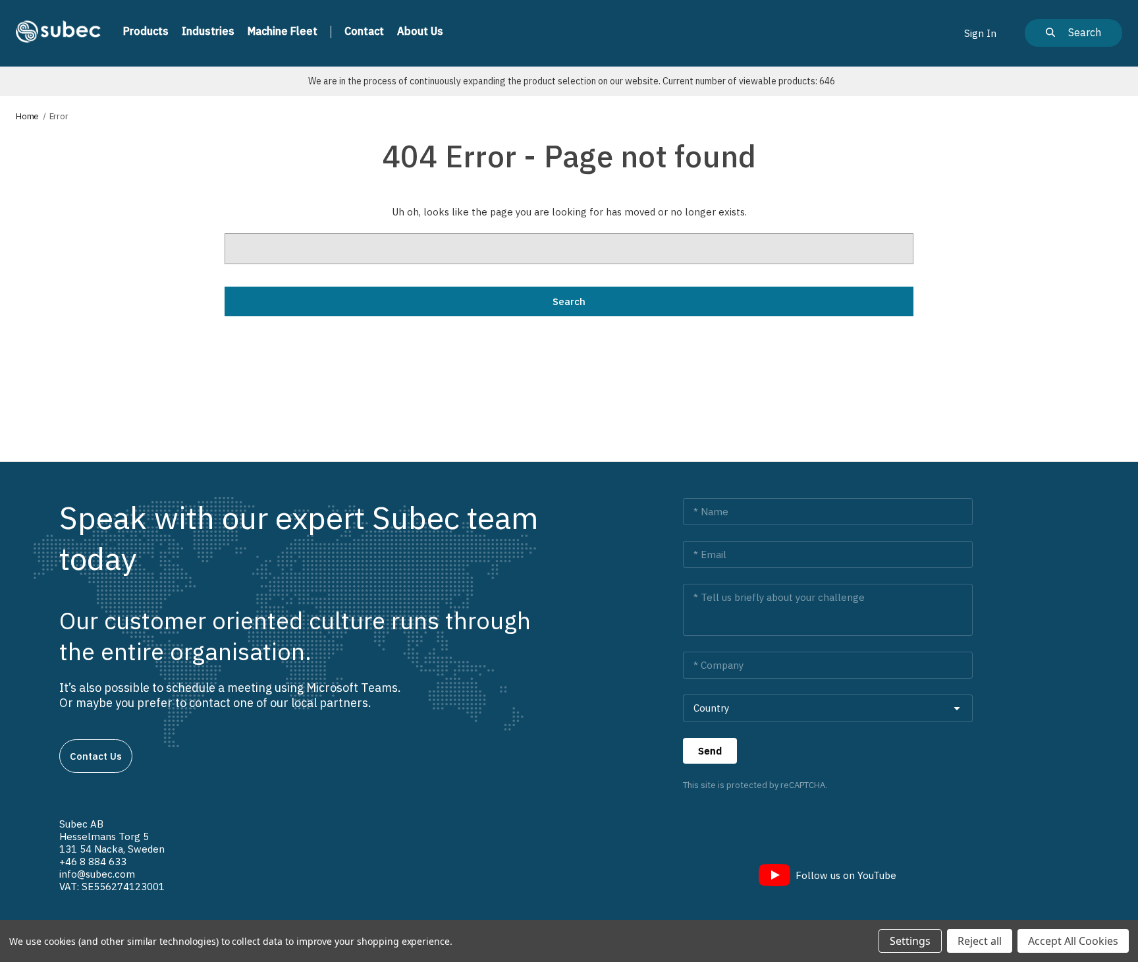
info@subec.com (97, 874)
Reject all (980, 941)
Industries (208, 31)
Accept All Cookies (1073, 941)
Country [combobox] (711, 708)
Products (146, 31)
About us (420, 31)
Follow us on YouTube (846, 875)
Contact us (96, 756)
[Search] (1073, 33)
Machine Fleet (282, 31)
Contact (364, 31)
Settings (910, 941)
